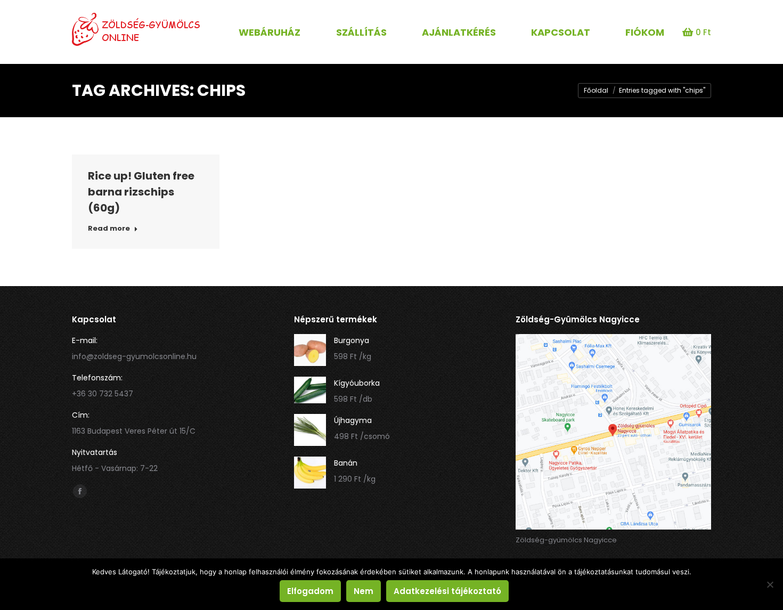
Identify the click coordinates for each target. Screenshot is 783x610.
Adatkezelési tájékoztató (447, 591)
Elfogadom (310, 591)
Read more (109, 228)
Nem (363, 591)
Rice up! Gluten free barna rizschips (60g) (141, 191)
